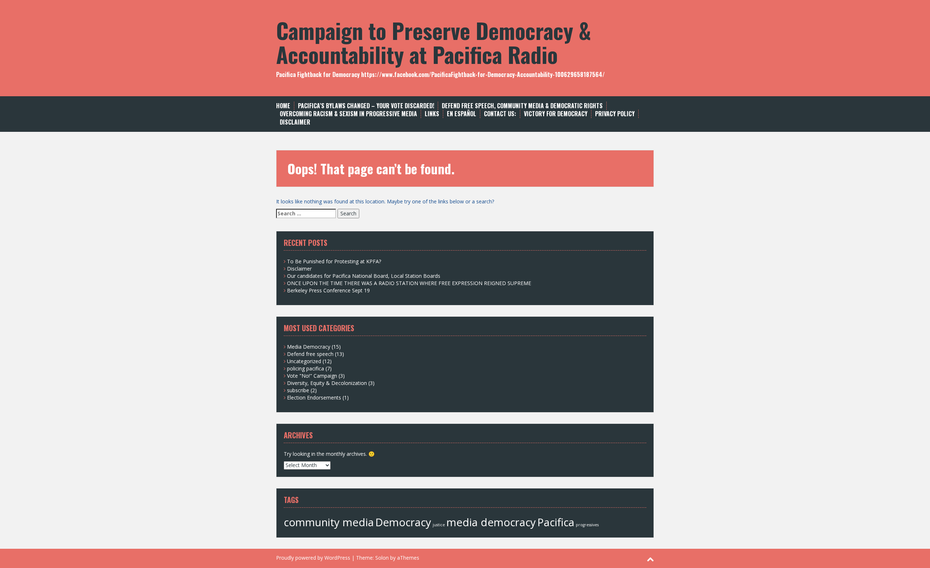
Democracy (403, 522)
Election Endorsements (314, 397)
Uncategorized (304, 361)
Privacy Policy (615, 114)
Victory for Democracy (555, 114)
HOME (283, 106)
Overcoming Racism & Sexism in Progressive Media (348, 114)
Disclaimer (295, 122)
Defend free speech (310, 353)
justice (439, 524)
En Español (461, 114)
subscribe (298, 390)
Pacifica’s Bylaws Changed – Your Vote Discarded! (366, 106)
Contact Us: (500, 114)
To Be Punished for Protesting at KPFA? (334, 261)
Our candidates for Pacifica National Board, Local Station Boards (363, 275)
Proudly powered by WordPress (313, 557)
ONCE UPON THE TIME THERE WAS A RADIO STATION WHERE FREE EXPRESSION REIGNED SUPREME (409, 283)
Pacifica (555, 522)
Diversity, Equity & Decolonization (327, 383)
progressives (587, 524)
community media (329, 522)
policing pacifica (305, 368)
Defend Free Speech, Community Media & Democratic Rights (522, 106)
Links (432, 114)
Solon (382, 557)
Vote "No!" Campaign (312, 375)
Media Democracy (308, 346)
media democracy (491, 522)
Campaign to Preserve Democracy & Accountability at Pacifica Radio (433, 42)
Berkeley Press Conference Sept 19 (328, 290)
